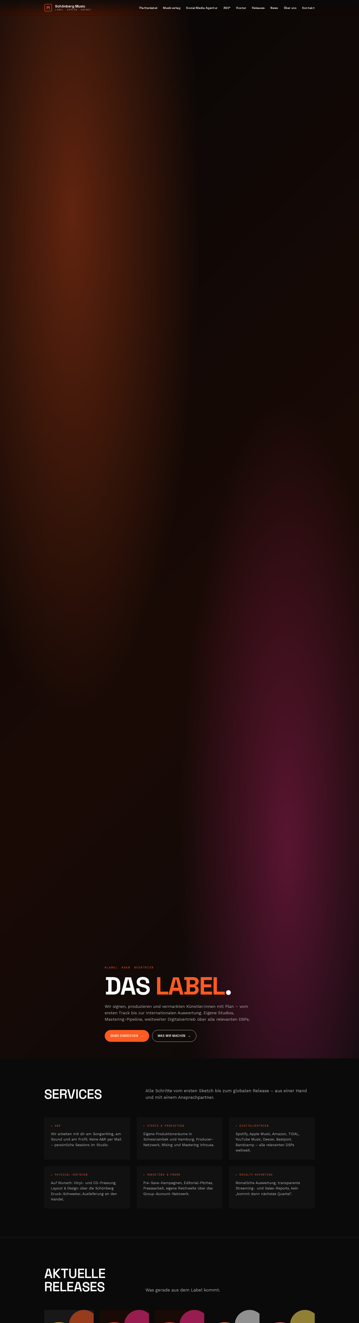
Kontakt (308, 8)
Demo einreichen (124, 1036)
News (274, 8)
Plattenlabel (148, 8)
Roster (241, 8)
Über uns (290, 8)
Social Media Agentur (202, 8)
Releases (258, 8)
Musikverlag (171, 8)
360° (226, 8)
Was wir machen (172, 1036)
